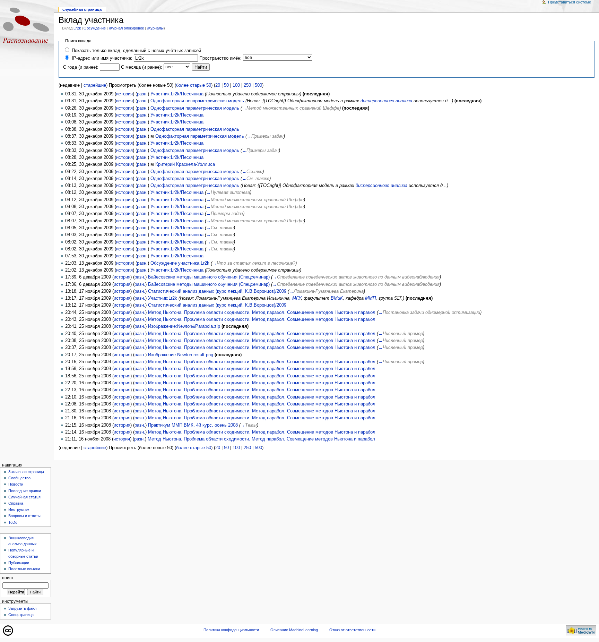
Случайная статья (24, 497)
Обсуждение (95, 28)
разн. (142, 94)
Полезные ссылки (24, 569)
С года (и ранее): (80, 67)
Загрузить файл (22, 608)
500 (258, 85)
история (124, 94)
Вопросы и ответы (24, 516)
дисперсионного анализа (386, 101)
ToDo (12, 522)
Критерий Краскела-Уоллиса (185, 164)
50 (226, 85)
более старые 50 (193, 85)
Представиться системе (569, 2)
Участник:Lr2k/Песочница (176, 94)
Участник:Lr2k (162, 298)
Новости (15, 484)
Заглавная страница (26, 472)
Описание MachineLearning (294, 630)
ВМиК (337, 298)
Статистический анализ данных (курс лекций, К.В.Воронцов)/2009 (217, 291)
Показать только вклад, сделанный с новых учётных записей (136, 50)
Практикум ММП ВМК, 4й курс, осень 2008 (193, 425)
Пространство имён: (220, 58)
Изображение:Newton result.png (180, 354)
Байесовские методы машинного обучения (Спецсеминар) (209, 277)
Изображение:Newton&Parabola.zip (184, 326)
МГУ (296, 298)
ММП (370, 298)
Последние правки (24, 491)
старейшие (95, 85)
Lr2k (77, 28)
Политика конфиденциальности (231, 630)
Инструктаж (18, 509)
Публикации (18, 562)
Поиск (7, 578)
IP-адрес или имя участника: (102, 58)
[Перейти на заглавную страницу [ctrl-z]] (27, 27)
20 (217, 85)
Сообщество (19, 478)
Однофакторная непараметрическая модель (197, 101)
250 (247, 85)
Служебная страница (82, 9)
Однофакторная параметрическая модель (194, 108)
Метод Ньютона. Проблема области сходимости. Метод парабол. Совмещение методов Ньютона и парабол (261, 312)
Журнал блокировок (126, 28)
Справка (15, 503)
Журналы (155, 28)
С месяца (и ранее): (141, 67)
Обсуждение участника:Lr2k (179, 263)
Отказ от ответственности (352, 630)
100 (236, 85)
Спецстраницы (21, 615)
